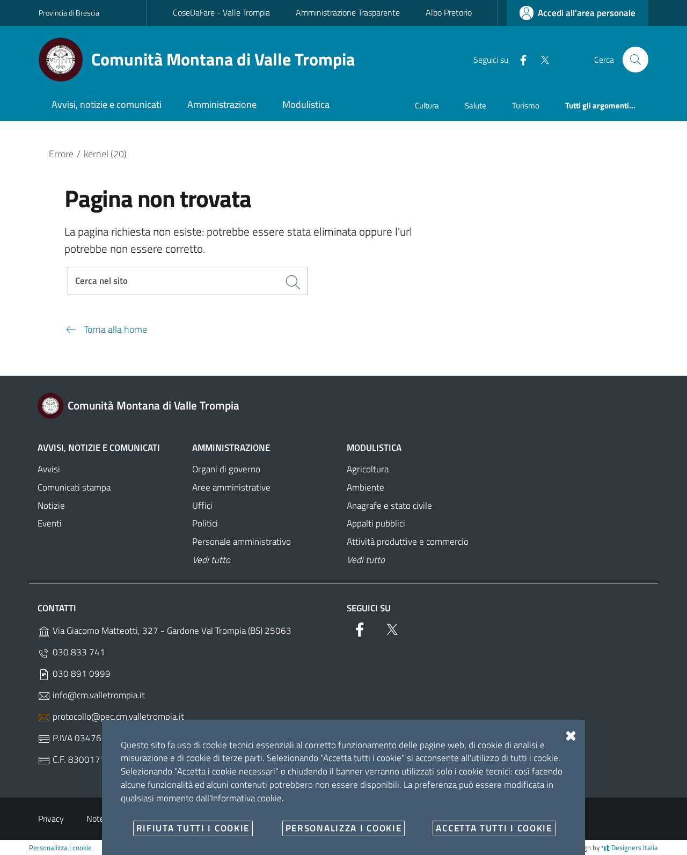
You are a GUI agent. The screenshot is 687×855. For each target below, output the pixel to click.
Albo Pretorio (449, 12)
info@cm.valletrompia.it (97, 695)
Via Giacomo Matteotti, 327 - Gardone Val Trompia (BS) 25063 (170, 631)
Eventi (50, 523)
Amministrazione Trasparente (348, 12)
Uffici (202, 506)
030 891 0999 (80, 674)
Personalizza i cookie (60, 847)
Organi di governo (226, 469)
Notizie (51, 506)
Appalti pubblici (376, 523)
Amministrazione (231, 448)
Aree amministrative (231, 487)
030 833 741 (77, 652)
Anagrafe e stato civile (389, 506)
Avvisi (49, 469)
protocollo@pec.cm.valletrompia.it (117, 717)
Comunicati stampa (74, 487)
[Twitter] (540, 59)
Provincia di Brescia (69, 12)
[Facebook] (519, 59)
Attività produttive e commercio (408, 542)
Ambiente (365, 487)
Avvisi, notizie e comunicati (99, 448)
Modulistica (374, 448)
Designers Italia (634, 847)
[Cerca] (635, 59)
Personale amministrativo (241, 542)
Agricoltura (368, 469)
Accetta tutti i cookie (494, 828)
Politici (205, 523)
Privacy (51, 818)
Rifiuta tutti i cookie (193, 828)
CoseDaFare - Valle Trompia (221, 12)
